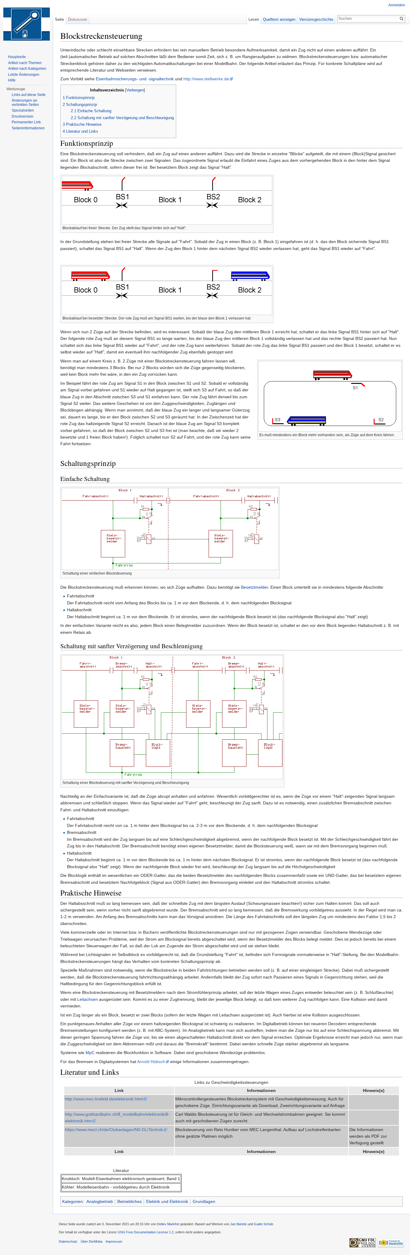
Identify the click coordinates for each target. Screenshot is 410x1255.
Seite (59, 19)
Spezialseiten (23, 110)
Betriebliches (129, 1201)
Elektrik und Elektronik (167, 1201)
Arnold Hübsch (151, 1061)
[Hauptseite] (26, 24)
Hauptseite (17, 57)
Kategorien (72, 1201)
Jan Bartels (238, 1224)
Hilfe (12, 80)
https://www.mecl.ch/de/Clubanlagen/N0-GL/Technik (114, 1129)
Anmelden (396, 5)
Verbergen (135, 90)
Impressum (114, 1241)
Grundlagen (204, 1201)
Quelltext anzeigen (279, 19)
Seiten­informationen (28, 128)
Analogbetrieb (99, 1201)
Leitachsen (87, 999)
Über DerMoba (91, 1241)
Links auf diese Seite (29, 95)
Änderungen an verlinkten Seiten (25, 102)
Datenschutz (68, 1241)
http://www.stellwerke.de (206, 78)
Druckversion (22, 116)
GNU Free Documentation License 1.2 (145, 1232)
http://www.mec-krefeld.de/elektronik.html (104, 1098)
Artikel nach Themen (25, 63)
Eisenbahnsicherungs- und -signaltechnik (135, 78)
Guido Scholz (263, 1224)
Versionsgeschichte (316, 19)
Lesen (254, 19)
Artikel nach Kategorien (27, 68)
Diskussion (77, 19)
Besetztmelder (254, 587)
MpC (90, 1052)
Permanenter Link (26, 122)
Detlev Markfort (168, 1224)
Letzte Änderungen (23, 74)
